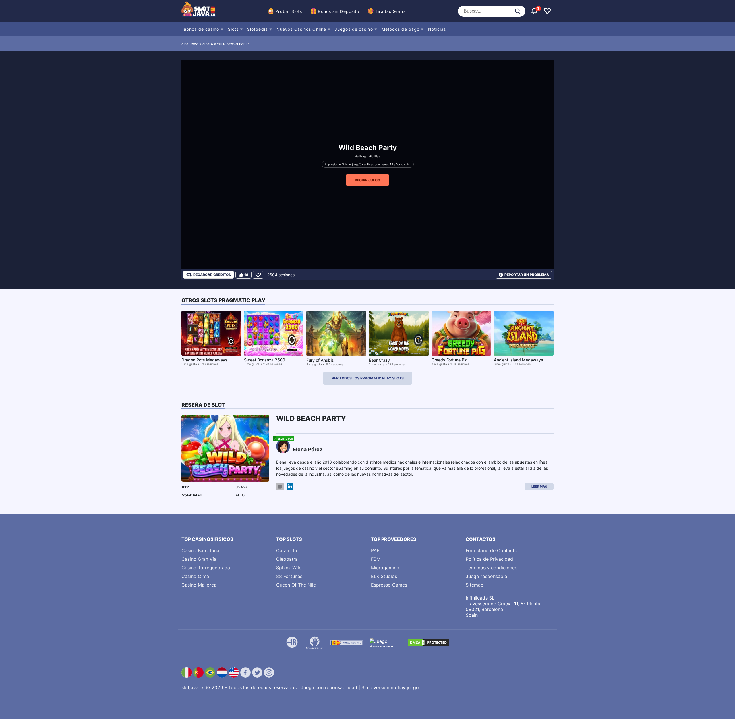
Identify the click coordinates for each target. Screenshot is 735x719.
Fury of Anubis (320, 360)
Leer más (539, 487)
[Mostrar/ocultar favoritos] (547, 11)
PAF (375, 550)
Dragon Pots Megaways (204, 359)
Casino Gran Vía (198, 559)
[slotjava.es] (198, 11)
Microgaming (385, 567)
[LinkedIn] (290, 487)
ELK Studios (384, 576)
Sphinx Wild (289, 567)
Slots (233, 29)
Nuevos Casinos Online (301, 29)
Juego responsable (486, 576)
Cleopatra (287, 559)
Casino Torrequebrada (205, 567)
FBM (375, 559)
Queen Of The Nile (296, 585)
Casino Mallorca (198, 585)
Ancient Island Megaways (518, 359)
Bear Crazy (379, 360)
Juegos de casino (354, 29)
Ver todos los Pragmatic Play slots (368, 378)
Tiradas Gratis (390, 11)
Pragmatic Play (369, 156)
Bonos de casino (201, 29)
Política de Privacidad (489, 559)
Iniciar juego (367, 180)
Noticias (437, 29)
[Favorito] (258, 275)
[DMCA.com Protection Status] (428, 642)
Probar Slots (288, 11)
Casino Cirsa (195, 576)
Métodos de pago (401, 29)
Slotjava (189, 44)
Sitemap (474, 585)
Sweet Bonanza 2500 (264, 359)
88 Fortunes (289, 576)
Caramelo (286, 550)
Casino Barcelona (200, 550)
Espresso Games (389, 585)
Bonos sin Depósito (338, 11)
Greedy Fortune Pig (450, 359)
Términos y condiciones (491, 567)
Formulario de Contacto (491, 550)
